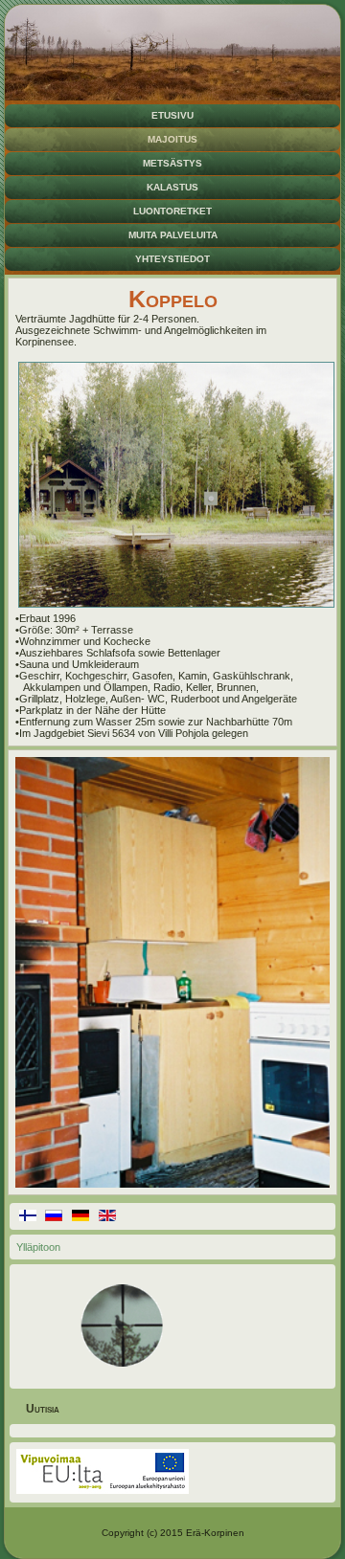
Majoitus (172, 139)
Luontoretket (172, 211)
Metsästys (172, 163)
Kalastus (172, 187)
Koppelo (173, 298)
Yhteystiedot (172, 259)
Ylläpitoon (38, 1247)
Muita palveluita (173, 235)
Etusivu (172, 115)
